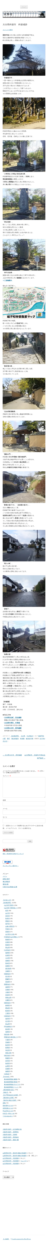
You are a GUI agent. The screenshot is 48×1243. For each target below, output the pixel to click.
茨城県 (7, 1042)
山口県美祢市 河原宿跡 (11, 1158)
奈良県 (7, 995)
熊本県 (7, 963)
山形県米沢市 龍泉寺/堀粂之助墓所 (14, 1153)
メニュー (24, 7)
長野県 (7, 1032)
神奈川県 (8, 1053)
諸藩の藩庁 (6, 879)
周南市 (7, 921)
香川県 (7, 976)
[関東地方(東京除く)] (10, 1037)
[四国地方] (7, 974)
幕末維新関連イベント (11, 1087)
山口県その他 (9, 934)
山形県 (7, 1066)
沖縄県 (7, 971)
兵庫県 (7, 1000)
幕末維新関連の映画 (10, 1082)
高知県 (7, 982)
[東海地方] (7, 1003)
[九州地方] (30, 736)
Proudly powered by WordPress (21, 1239)
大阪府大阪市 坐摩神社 (11, 1132)
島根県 (7, 939)
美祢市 (7, 916)
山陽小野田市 (9, 926)
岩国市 (7, 932)
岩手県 (7, 1061)
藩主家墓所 (15, 739)
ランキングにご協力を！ (11, 866)
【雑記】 (5, 1092)
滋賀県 (7, 987)
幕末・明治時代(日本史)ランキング (13, 854)
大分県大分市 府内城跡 (12, 755)
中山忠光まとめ (8, 1111)
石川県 (7, 1021)
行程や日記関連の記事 (10, 887)
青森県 (7, 1058)
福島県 (7, 1071)
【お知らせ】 (7, 900)
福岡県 (7, 953)
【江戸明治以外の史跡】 (11, 1095)
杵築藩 (22, 739)
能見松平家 (29, 739)
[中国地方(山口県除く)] (11, 937)
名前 (4, 800)
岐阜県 (7, 1011)
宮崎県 (7, 966)
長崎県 (7, 961)
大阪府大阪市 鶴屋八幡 (11, 1140)
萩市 (6, 910)
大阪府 (7, 992)
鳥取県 (7, 945)
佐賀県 (7, 955)
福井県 (7, 1019)
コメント (7, 776)
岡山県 (7, 947)
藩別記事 (5, 884)
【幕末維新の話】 (8, 1090)
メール (5, 809)
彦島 (4, 1103)
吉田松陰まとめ (8, 1108)
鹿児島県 (8, 968)
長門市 (7, 924)
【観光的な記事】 (8, 1098)
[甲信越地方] (8, 1026)
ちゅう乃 (24, 1161)
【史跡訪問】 (15, 736)
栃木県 (7, 1045)
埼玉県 (7, 1050)
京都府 (7, 990)
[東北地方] (7, 1055)
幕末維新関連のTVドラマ (12, 1084)
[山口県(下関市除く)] (10, 908)
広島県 (7, 942)
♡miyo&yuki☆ (8, 1116)
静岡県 (7, 1005)
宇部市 (7, 929)
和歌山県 (8, 997)
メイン (5, 876)
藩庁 (8, 739)
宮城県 (7, 1069)
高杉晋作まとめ (8, 1106)
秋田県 (7, 1063)
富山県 (7, 1024)
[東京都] (6, 1034)
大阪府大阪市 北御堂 (10, 1135)
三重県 (7, 1013)
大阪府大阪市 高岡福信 (11, 1137)
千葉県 (7, 1040)
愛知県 (7, 1008)
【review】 (6, 1077)
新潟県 (7, 1029)
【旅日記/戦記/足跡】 (10, 1100)
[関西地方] (7, 984)
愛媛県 (7, 979)
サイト (5, 817)
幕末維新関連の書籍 (10, 1079)
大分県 (23, 736)
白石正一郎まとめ (8, 1113)
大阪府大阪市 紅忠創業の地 (12, 1129)
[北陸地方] (7, 1016)
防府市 (7, 918)
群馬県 (7, 1048)
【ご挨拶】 (6, 1239)
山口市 (7, 913)
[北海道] (6, 1074)
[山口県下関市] (9, 905)
